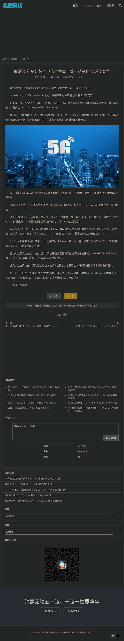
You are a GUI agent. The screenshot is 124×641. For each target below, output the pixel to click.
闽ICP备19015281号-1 (84, 633)
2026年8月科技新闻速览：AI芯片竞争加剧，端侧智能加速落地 (34, 501)
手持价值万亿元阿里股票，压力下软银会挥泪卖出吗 (29, 326)
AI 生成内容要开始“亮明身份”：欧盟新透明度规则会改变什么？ (34, 478)
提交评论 (111, 438)
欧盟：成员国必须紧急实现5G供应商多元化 (28, 408)
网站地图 (54, 633)
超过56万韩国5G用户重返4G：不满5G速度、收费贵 (32, 403)
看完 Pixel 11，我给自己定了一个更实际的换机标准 (28, 484)
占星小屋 (66, 633)
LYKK (73, 633)
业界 (23, 59)
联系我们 (73, 611)
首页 (75, 5)
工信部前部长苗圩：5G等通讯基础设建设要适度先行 (32, 395)
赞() (55, 296)
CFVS (60, 633)
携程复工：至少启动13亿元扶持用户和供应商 (97, 326)
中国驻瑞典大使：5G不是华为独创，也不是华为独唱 (92, 403)
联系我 (110, 5)
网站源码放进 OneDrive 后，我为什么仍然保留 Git (28, 495)
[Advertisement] (62, 36)
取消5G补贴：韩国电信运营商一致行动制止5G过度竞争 (62, 71)
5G (65, 315)
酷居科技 (12, 5)
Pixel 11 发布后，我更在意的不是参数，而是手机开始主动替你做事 (36, 490)
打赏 (71, 296)
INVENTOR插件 (92, 5)
